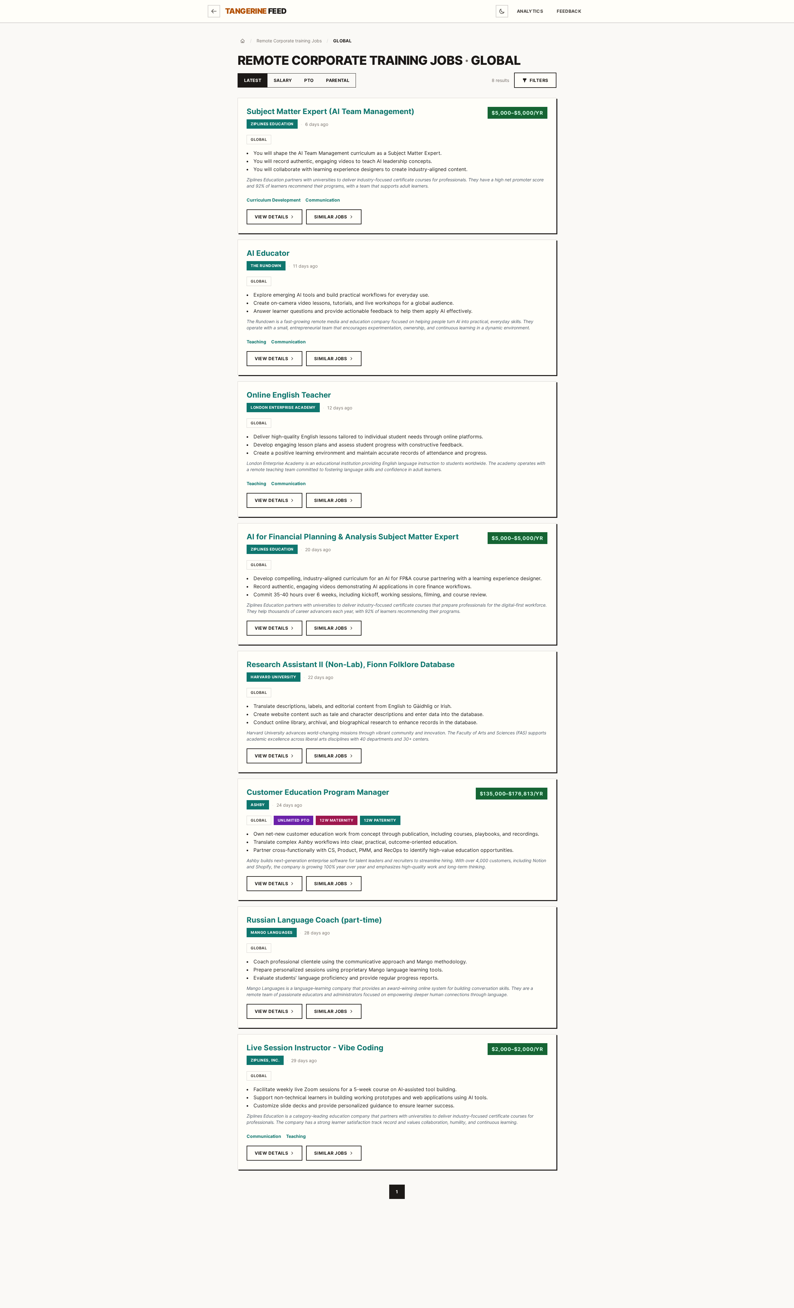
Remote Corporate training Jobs (289, 40)
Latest (252, 80)
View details (271, 216)
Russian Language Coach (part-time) (314, 919)
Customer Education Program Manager (318, 792)
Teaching (256, 341)
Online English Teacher (289, 394)
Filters (539, 80)
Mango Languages (272, 932)
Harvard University (273, 677)
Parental (337, 80)
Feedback (571, 12)
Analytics (530, 11)
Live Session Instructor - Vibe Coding (315, 1047)
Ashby (258, 804)
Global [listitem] (259, 139)
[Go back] (214, 11)
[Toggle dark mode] (502, 11)
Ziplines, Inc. (265, 1060)
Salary (283, 80)
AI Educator (268, 253)
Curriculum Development (273, 200)
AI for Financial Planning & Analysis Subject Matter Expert (353, 536)
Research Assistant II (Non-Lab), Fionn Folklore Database (351, 664)
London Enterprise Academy (283, 407)
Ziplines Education (272, 124)
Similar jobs (330, 216)
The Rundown (266, 265)
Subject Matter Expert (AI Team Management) (330, 111)
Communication (322, 200)
